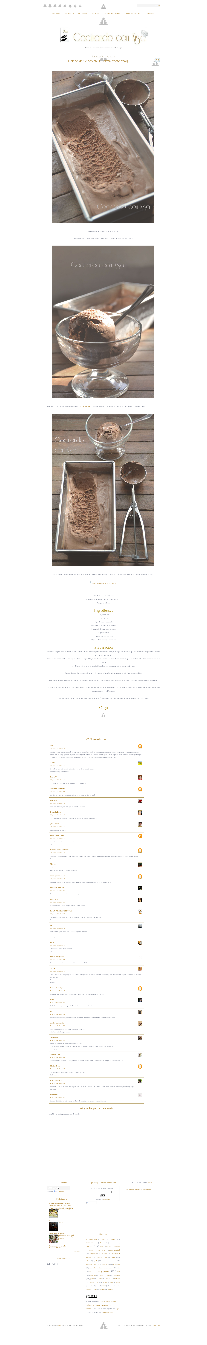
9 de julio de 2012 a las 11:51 (57, 780)
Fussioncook (69, 13)
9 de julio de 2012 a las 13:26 (57, 815)
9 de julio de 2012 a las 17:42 (57, 890)
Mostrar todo (77, 1251)
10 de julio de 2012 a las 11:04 (57, 1002)
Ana (51, 745)
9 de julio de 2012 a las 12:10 (57, 803)
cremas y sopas (101, 1250)
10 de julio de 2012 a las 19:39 (57, 1040)
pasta (118, 1271)
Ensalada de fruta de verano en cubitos (60, 1205)
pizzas (92, 1279)
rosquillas (90, 1286)
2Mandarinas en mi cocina (57, 1233)
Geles (52, 999)
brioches (112, 1243)
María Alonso (55, 1066)
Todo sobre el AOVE (54, 1248)
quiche (112, 1282)
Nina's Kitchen (55, 1054)
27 (157, 60)
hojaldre (95, 1261)
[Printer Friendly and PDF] (104, 718)
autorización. (155, 1325)
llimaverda (54, 899)
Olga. (60, 1325)
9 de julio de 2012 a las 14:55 (57, 852)
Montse (52, 864)
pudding (92, 1282)
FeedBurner (106, 1199)
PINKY (53, 942)
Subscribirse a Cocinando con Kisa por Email (138, 1189)
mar (51, 1011)
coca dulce (109, 1246)
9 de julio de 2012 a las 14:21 (57, 838)
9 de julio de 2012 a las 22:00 (57, 914)
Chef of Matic (96, 13)
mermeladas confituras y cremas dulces (100, 1268)
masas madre (116, 1264)
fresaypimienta (55, 812)
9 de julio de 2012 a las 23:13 (57, 971)
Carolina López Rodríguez (59, 849)
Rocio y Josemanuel (57, 835)
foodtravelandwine (57, 887)
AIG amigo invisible (92, 1239)
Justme (52, 762)
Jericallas (60, 1222)
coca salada (117, 1246)
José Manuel (54, 823)
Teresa (52, 968)
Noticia (91, 1271)
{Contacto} (151, 13)
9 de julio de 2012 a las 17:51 (57, 902)
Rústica (51, 1221)
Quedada (104, 1282)
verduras (102, 1289)
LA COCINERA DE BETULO (61, 911)
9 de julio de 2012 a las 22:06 (57, 928)
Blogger (150, 1182)
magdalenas (105, 1264)
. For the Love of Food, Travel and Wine (61, 1208)
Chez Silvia (54, 1094)
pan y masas (103, 1271)
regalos (118, 1282)
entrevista (99, 1257)
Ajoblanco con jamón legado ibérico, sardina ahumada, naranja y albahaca (67, 1237)
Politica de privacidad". (108, 1312)
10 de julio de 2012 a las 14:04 (57, 1026)
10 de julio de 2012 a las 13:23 (57, 1014)
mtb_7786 (53, 800)
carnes (89, 1246)
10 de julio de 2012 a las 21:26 (57, 1057)
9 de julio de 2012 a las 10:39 (57, 748)
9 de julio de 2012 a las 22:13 (57, 945)
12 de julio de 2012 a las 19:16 (57, 1097)
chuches (102, 1246)
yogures (110, 1289)
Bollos (102, 1243)
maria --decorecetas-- (58, 1023)
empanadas (93, 1253)
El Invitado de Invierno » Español (59, 1204)
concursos (91, 1250)
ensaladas (105, 1253)
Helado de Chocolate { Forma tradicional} (98, 61)
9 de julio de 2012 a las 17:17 (57, 878)
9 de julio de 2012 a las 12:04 (57, 791)
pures (97, 1282)
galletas (114, 1257)
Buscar (157, 5)
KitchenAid (82, 13)
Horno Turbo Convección (133, 13)
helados (88, 1261)
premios (108, 1279)
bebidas (113, 1239)
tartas (104, 1286)
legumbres (97, 1264)
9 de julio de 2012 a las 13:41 (57, 826)
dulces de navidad (114, 1250)
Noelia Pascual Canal (58, 788)
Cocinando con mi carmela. (57, 1246)
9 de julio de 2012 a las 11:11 (57, 765)
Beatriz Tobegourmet (57, 956)
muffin (118, 1268)
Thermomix (56, 13)
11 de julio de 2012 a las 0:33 (57, 1069)
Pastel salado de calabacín (65, 1210)
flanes (106, 1257)
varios (95, 1289)
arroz (104, 1239)
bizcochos (90, 1243)
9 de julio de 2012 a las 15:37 (57, 867)
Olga (117, 1309)
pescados (117, 1275)
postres (100, 1279)
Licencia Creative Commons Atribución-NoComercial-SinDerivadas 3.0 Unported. (101, 1305)
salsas (97, 1286)
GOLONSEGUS (56, 1080)
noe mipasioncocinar (57, 875)
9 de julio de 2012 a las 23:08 (57, 959)
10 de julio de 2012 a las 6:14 (57, 990)
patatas (102, 1275)
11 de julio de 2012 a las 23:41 (57, 1083)
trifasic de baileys (56, 987)
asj (51, 925)
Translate (61, 1191)
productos (117, 1279)
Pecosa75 (53, 777)
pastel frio (93, 1275)
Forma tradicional (112, 13)
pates (108, 1275)
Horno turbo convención (109, 1261)
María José (54, 1037)
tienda (112, 1286)
